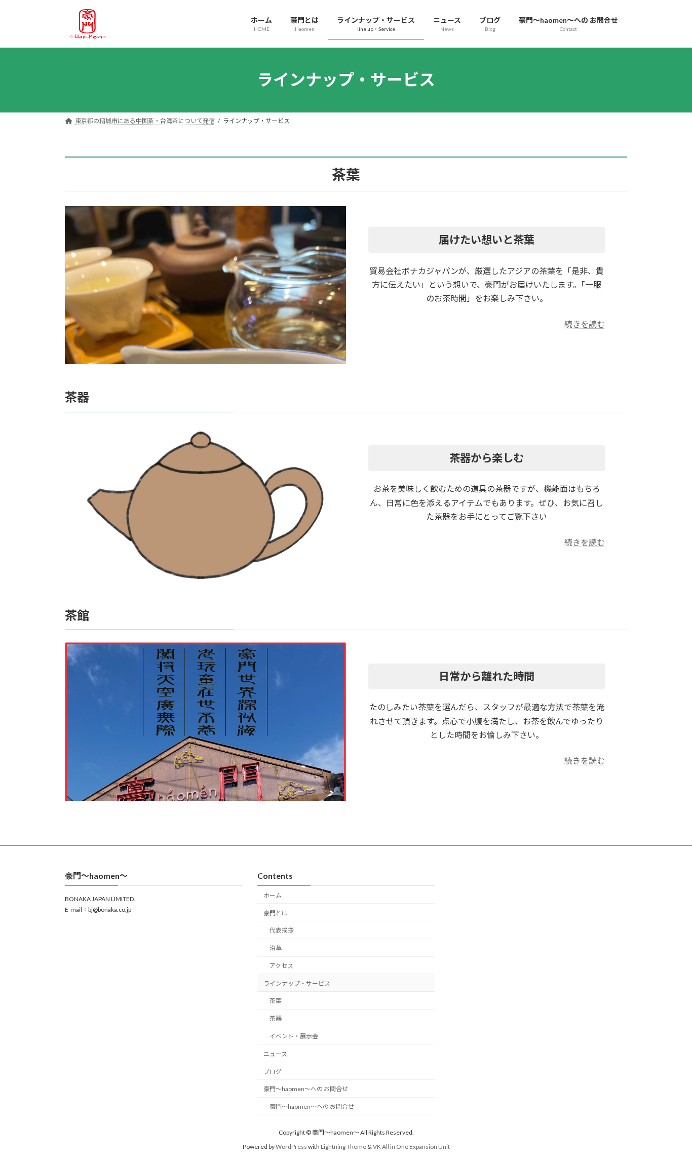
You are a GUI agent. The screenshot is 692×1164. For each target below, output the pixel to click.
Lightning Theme (343, 1146)
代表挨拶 (282, 930)
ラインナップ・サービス (296, 983)
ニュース (275, 1054)
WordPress (291, 1146)
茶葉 (276, 1000)
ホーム (272, 895)
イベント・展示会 (294, 1036)
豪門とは (275, 912)
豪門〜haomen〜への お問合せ (305, 1089)
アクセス (281, 965)
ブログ (272, 1071)
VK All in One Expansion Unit (411, 1146)
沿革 (276, 948)
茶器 (276, 1018)
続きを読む (584, 324)
